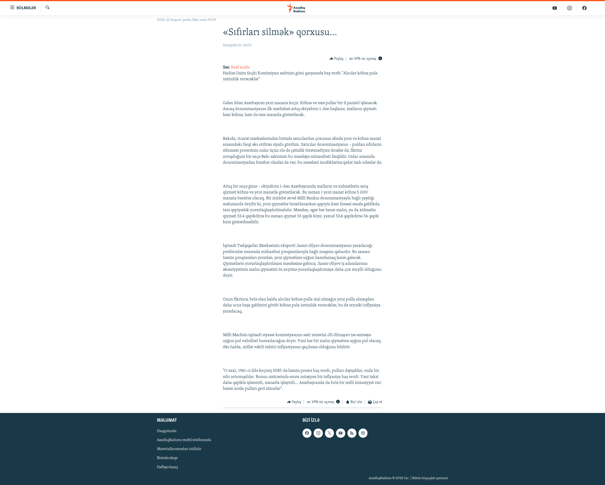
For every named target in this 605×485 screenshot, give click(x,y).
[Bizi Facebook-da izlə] (584, 8)
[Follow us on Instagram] (318, 433)
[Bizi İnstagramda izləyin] (569, 8)
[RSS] (351, 433)
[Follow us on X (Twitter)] (329, 433)
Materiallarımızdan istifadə (179, 449)
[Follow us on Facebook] (306, 433)
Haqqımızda (167, 431)
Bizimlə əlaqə (167, 458)
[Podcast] (363, 433)
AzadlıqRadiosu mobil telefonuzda (184, 440)
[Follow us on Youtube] (340, 433)
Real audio (240, 67)
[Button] (336, 59)
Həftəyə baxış (167, 467)
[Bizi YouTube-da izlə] (554, 8)
